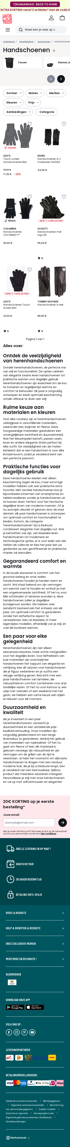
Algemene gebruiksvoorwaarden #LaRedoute (29, 1117)
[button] (62, 18)
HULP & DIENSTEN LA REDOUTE (23, 928)
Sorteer (11, 93)
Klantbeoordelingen (16, 1121)
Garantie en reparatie (17, 1113)
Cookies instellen (47, 1109)
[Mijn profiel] (51, 18)
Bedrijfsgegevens (51, 1101)
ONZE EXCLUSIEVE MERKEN (21, 943)
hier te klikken (48, 833)
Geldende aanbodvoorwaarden (21, 1101)
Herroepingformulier (44, 1113)
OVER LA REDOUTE (16, 913)
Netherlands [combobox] (18, 1137)
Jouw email (11, 815)
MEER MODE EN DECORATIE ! (21, 959)
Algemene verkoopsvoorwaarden (28, 1105)
